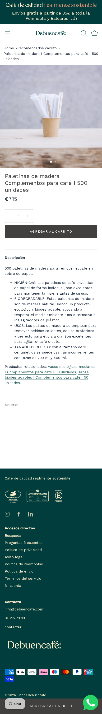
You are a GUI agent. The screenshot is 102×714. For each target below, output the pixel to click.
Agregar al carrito (51, 706)
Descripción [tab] (15, 257)
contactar (13, 627)
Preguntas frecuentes (23, 543)
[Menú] (7, 33)
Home (9, 48)
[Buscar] (84, 34)
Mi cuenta (13, 586)
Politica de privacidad (23, 550)
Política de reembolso (24, 564)
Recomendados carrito (37, 48)
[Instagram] (7, 514)
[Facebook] (18, 514)
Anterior (12, 405)
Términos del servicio (23, 578)
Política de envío (19, 571)
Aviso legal (14, 557)
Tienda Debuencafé (31, 695)
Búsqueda (13, 535)
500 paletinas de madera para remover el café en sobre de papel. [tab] (51, 325)
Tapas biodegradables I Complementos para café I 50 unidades (47, 377)
